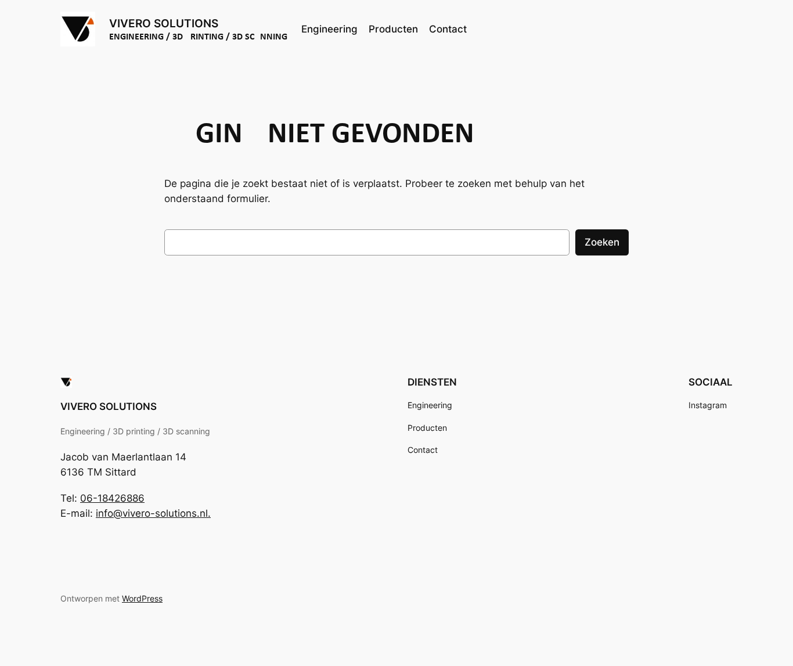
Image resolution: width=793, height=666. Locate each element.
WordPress (142, 598)
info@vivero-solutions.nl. (153, 513)
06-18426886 (112, 498)
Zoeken (602, 242)
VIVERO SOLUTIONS (163, 23)
